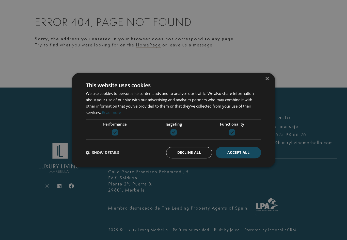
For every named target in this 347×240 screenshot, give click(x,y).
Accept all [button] (238, 152)
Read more (111, 112)
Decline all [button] (189, 152)
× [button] (267, 79)
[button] (102, 152)
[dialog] (173, 120)
